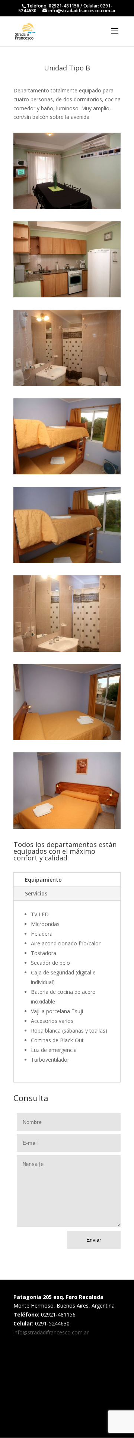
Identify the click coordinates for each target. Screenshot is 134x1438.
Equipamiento (43, 879)
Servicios (36, 893)
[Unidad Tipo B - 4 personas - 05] (67, 385)
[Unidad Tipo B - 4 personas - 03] (67, 208)
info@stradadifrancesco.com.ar (51, 1332)
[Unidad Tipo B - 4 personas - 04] (67, 651)
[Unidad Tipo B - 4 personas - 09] (67, 828)
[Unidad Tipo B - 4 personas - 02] (67, 297)
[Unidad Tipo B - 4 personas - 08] (67, 739)
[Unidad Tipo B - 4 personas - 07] (67, 474)
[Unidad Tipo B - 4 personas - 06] (67, 562)
